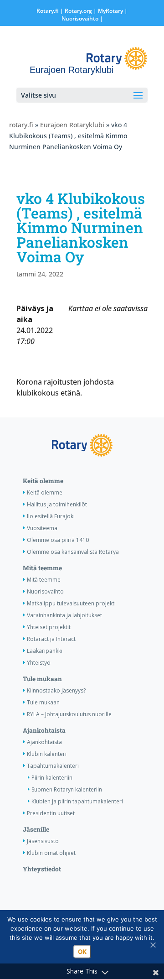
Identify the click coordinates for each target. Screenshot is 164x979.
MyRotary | (113, 11)
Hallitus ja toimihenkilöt (57, 504)
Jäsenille (36, 829)
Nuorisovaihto (80, 18)
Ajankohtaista (44, 730)
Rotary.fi (47, 11)
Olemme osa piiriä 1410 (58, 540)
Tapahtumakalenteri (53, 766)
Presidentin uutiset (51, 813)
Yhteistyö (39, 663)
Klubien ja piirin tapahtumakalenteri (77, 801)
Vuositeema (42, 528)
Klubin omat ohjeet (51, 853)
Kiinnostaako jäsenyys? (56, 690)
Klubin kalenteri (47, 754)
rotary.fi (21, 124)
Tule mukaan (42, 679)
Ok (82, 951)
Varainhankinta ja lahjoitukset (64, 615)
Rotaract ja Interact (51, 639)
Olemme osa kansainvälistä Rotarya (73, 552)
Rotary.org (78, 11)
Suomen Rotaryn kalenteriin (66, 789)
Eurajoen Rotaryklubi (72, 124)
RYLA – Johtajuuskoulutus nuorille (69, 714)
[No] (152, 944)
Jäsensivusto (43, 841)
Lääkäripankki (44, 651)
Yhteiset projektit (49, 627)
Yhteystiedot (42, 869)
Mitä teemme (42, 568)
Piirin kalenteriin (51, 777)
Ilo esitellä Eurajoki (51, 516)
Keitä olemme (43, 481)
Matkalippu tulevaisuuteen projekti (71, 603)
